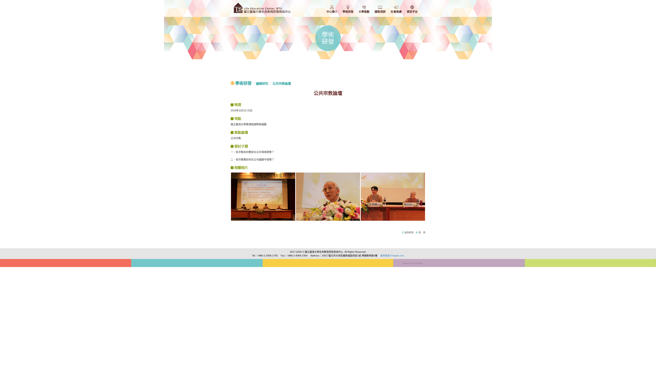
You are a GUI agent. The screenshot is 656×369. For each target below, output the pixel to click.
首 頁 (422, 232)
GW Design (417, 263)
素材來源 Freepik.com (392, 255)
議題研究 (262, 83)
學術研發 (243, 83)
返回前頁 (409, 232)
